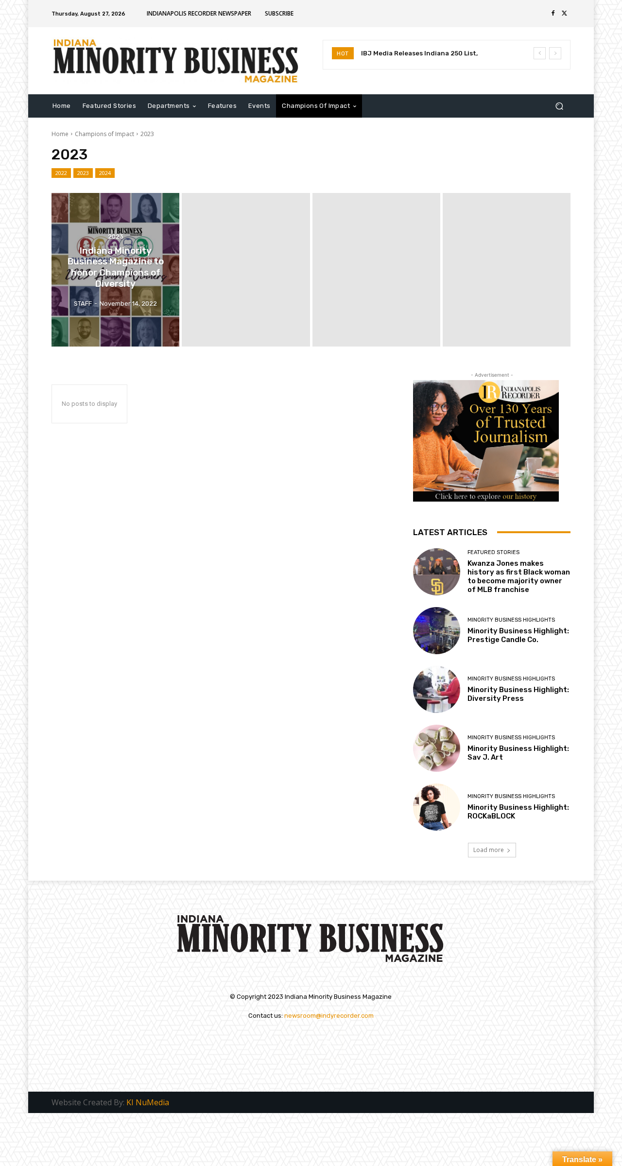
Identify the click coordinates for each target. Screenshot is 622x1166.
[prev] (540, 53)
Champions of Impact (104, 134)
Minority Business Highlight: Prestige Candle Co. (518, 635)
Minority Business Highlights (511, 620)
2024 (105, 172)
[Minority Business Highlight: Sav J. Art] (436, 748)
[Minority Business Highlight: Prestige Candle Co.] (436, 630)
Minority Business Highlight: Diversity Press (518, 694)
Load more (488, 850)
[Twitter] (564, 13)
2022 (61, 172)
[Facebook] (553, 13)
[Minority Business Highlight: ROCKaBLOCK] (436, 807)
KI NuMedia (147, 1102)
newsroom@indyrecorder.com (329, 1015)
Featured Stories (493, 552)
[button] (559, 105)
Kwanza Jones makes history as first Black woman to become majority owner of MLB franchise (518, 576)
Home (60, 134)
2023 (83, 172)
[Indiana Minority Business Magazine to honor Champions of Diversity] (115, 270)
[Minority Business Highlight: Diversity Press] (436, 689)
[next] (555, 53)
